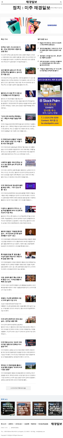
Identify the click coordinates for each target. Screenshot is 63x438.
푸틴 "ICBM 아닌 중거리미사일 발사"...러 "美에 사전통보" (39, 408)
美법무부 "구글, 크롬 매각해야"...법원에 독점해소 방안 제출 (55, 408)
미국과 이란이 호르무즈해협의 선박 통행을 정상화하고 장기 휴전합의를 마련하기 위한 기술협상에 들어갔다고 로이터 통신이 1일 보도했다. (18, 288)
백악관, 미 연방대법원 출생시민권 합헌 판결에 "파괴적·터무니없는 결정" (11, 367)
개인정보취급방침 (43, 424)
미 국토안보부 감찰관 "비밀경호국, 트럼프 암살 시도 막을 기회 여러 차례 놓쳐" (11, 141)
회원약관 (33, 424)
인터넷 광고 (18, 424)
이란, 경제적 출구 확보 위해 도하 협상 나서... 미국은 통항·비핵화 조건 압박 (11, 280)
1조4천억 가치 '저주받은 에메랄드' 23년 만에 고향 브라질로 (8, 408)
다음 (24, 388)
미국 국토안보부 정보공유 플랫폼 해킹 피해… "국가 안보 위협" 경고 (11, 187)
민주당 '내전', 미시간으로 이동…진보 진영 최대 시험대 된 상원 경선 (11, 49)
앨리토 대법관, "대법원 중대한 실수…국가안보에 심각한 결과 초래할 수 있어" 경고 (11, 234)
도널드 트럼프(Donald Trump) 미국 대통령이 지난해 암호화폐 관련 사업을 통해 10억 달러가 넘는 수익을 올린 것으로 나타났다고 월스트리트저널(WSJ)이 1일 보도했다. (18, 307)
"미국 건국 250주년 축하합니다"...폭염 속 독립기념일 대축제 (11, 118)
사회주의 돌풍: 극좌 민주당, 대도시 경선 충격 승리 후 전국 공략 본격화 (11, 164)
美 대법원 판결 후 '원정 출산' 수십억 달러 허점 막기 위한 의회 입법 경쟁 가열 (11, 257)
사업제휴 (26, 424)
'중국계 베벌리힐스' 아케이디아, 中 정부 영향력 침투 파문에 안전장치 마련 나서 (51, 50)
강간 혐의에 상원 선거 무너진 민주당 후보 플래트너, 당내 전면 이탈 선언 (11, 72)
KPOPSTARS (15, 427)
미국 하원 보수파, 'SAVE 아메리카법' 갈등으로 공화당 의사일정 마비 (11, 344)
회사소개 (3, 424)
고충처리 (10, 424)
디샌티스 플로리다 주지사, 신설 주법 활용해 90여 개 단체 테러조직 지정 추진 (11, 210)
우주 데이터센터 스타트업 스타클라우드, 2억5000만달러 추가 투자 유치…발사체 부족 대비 (51, 63)
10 (22, 388)
